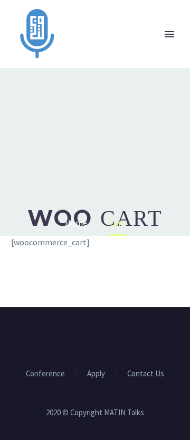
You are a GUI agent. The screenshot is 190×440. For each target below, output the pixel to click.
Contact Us (145, 374)
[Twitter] (88, 336)
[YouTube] (115, 336)
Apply (96, 374)
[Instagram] (102, 336)
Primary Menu (169, 34)
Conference (45, 374)
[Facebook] (74, 336)
